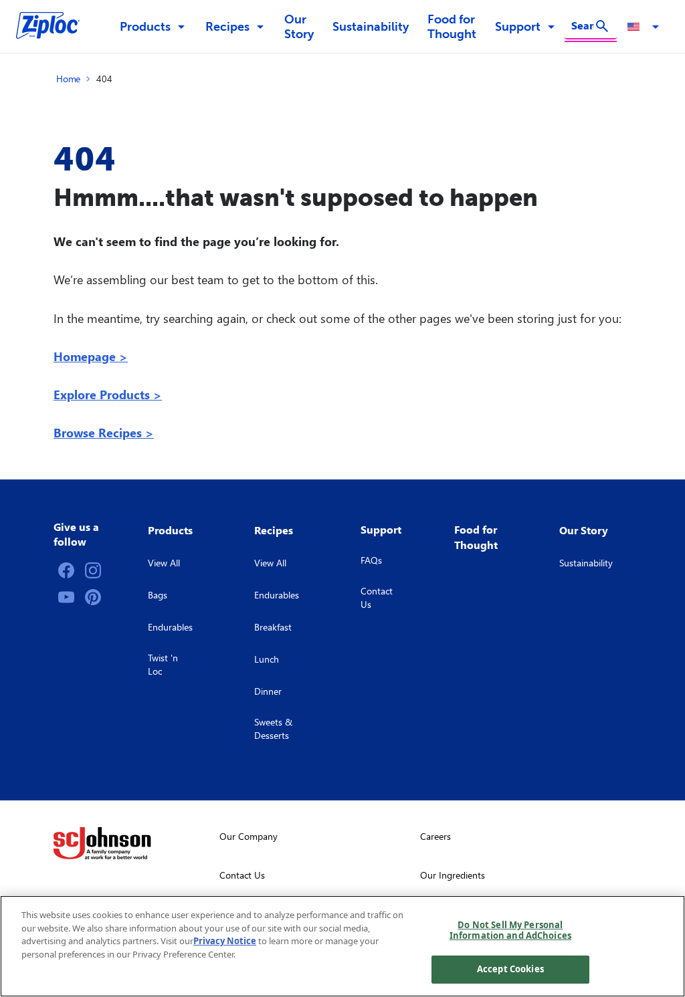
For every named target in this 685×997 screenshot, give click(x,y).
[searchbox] (582, 25)
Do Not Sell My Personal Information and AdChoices (510, 930)
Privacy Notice (224, 941)
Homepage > (91, 356)
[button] (645, 27)
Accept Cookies (510, 969)
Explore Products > (108, 394)
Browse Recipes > (104, 432)
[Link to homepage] (54, 27)
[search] (602, 26)
